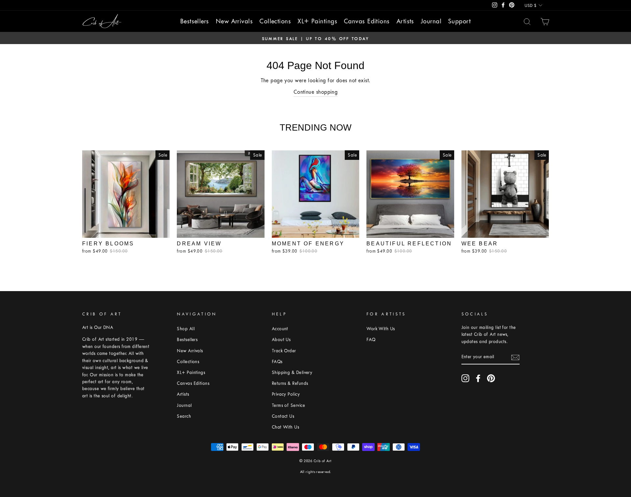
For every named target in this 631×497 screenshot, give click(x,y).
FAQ (370, 339)
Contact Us (283, 416)
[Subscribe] (515, 357)
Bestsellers (194, 21)
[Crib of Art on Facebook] (478, 378)
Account (280, 329)
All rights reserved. (315, 472)
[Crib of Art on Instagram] (465, 378)
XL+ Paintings (317, 21)
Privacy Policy (286, 394)
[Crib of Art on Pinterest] (491, 378)
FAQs (277, 361)
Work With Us (380, 329)
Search (184, 416)
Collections (275, 21)
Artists (405, 21)
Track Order (284, 351)
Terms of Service (288, 405)
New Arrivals (234, 21)
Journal (431, 21)
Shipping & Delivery (292, 372)
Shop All (186, 329)
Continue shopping (315, 92)
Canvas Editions (367, 21)
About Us (281, 339)
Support (459, 21)
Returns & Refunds (290, 383)
